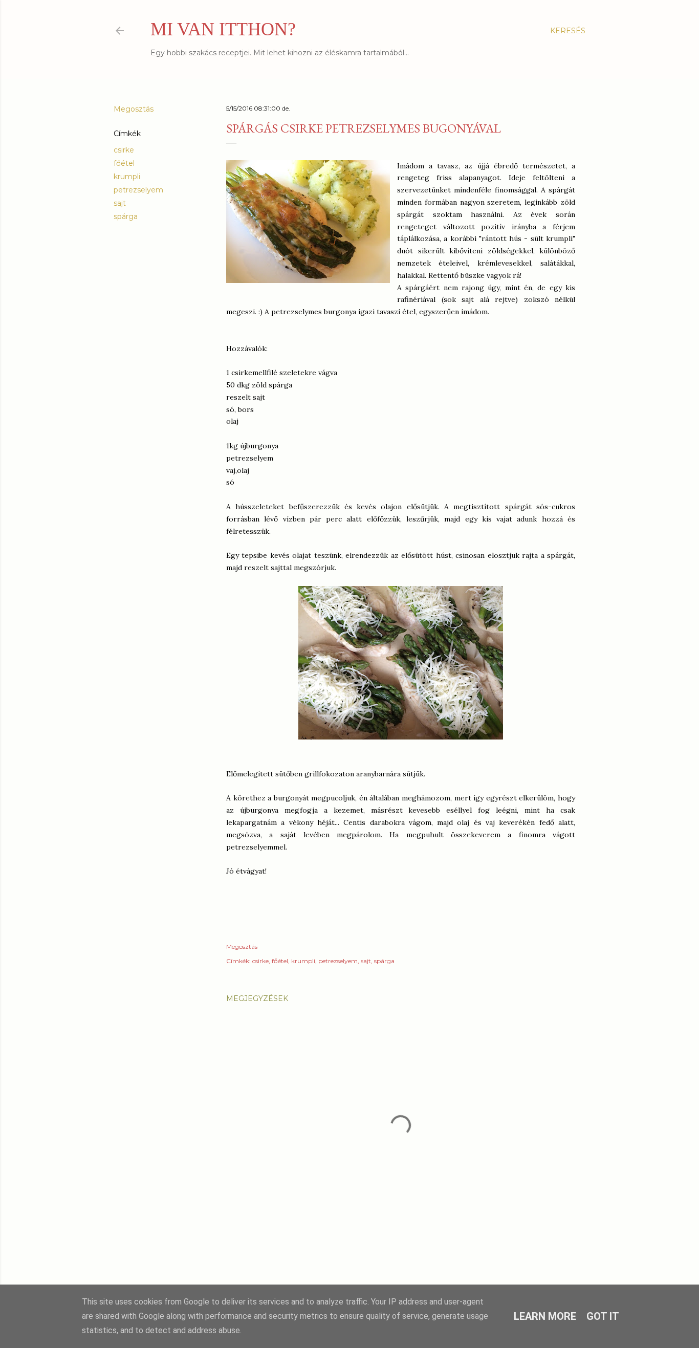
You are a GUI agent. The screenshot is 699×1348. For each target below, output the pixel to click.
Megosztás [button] (134, 109)
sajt (120, 203)
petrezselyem (138, 189)
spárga (126, 216)
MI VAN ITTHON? (223, 29)
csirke (124, 150)
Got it (602, 1316)
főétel (124, 163)
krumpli (127, 176)
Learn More (545, 1316)
